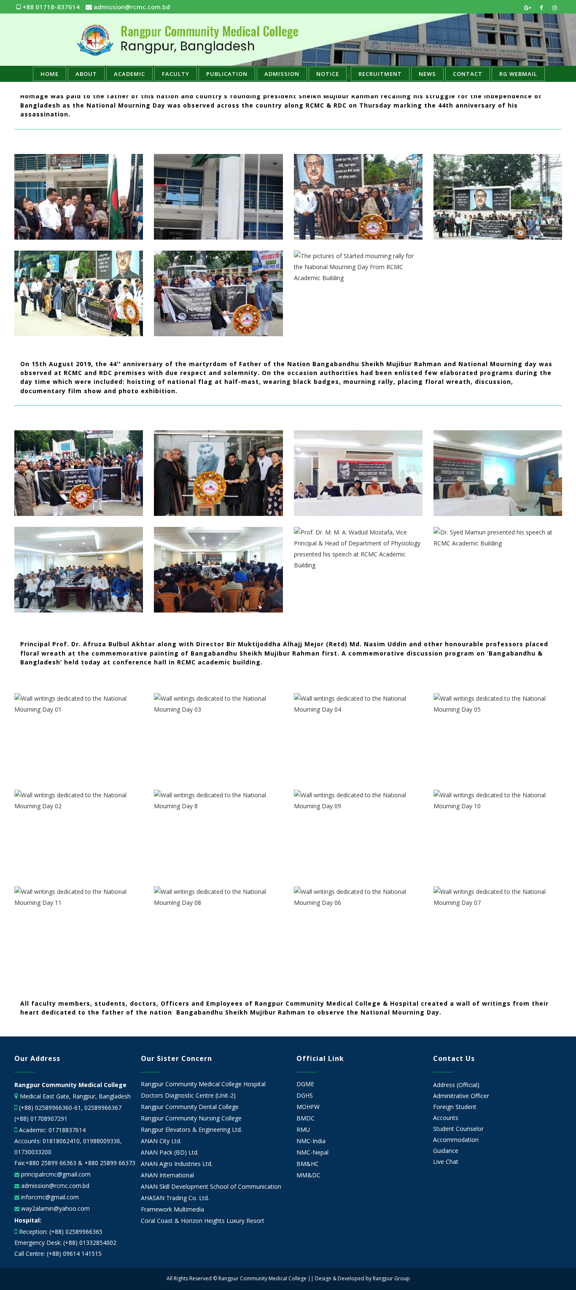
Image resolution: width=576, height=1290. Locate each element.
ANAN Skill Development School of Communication (211, 1187)
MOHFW (308, 1107)
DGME (305, 1084)
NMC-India (311, 1141)
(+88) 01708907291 (40, 1119)
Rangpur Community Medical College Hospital (203, 1084)
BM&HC (307, 1164)
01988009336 (101, 1141)
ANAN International (167, 1175)
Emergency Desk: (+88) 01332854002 (65, 1243)
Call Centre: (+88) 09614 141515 (58, 1254)
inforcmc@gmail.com (49, 1197)
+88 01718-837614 (50, 7)
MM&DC (308, 1175)
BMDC (305, 1118)
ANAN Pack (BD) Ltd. (170, 1152)
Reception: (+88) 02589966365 (60, 1232)
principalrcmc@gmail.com (55, 1174)
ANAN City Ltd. (161, 1141)
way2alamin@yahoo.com (54, 1208)
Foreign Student (454, 1107)
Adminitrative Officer (461, 1096)
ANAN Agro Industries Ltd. (177, 1164)
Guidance (445, 1151)
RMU (303, 1130)
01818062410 (61, 1141)
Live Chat (445, 1162)
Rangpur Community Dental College (190, 1107)
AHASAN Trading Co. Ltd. (175, 1198)
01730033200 (32, 1152)
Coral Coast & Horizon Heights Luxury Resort (202, 1221)
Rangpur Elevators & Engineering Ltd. (192, 1130)
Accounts (445, 1118)
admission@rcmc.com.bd (131, 7)
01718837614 (67, 1130)
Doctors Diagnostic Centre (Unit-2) (188, 1095)
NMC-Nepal (312, 1152)
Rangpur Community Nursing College (191, 1118)
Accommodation (456, 1140)
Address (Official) (456, 1085)
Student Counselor (458, 1129)
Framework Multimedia (172, 1209)
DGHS (304, 1095)
